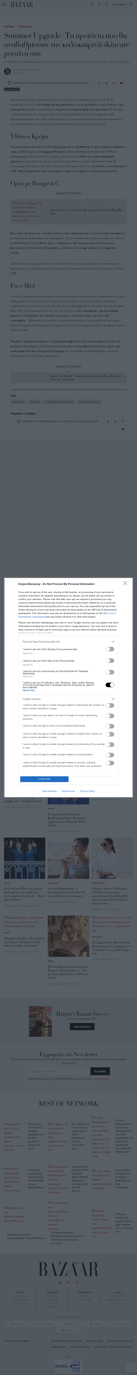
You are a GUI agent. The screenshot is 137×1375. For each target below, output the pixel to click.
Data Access (68, 791)
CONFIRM (44, 779)
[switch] (110, 649)
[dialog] (68, 687)
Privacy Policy (87, 791)
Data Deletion (49, 791)
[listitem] (68, 641)
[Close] (126, 584)
